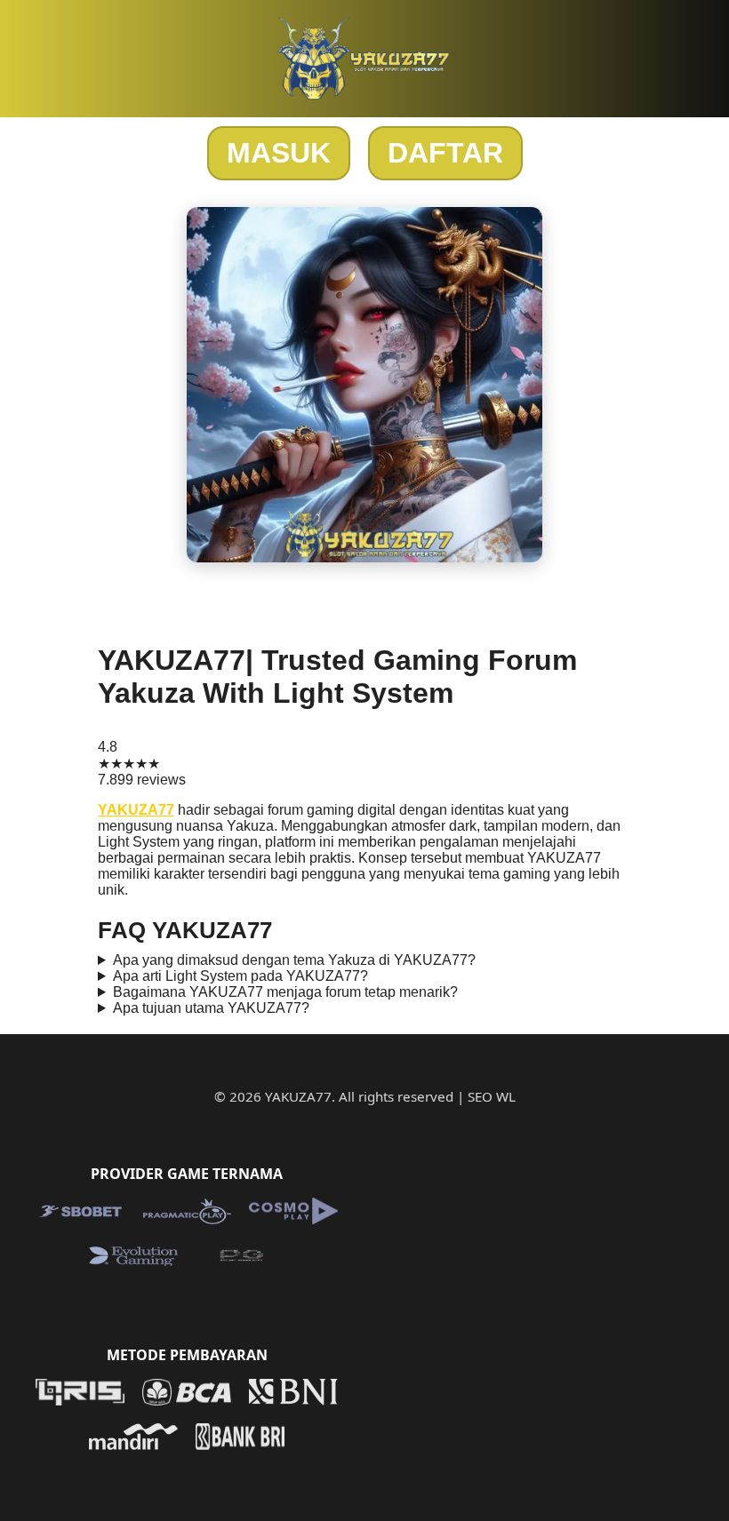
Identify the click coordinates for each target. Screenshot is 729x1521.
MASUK (279, 153)
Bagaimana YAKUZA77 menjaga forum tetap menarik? (285, 991)
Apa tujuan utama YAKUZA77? (211, 1007)
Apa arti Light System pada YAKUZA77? (240, 975)
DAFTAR (445, 153)
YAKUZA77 (136, 809)
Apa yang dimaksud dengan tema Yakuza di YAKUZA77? (294, 960)
